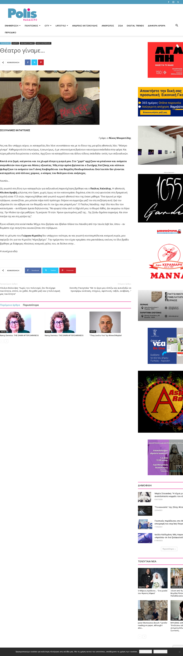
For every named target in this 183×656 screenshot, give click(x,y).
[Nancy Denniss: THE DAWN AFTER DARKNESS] (21, 322)
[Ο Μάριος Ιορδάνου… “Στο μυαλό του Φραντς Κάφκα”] (153, 578)
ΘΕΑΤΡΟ (15, 43)
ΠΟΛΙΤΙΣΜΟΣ (31, 25)
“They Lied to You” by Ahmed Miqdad (105, 335)
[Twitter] (178, 2)
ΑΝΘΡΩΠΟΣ (108, 25)
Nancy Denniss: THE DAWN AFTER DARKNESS (19, 335)
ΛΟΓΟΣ (3, 332)
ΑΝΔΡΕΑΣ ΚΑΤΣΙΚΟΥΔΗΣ (85, 25)
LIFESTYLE (61, 25)
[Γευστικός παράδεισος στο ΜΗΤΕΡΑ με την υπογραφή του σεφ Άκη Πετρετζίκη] (145, 524)
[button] (176, 25)
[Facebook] (168, 2)
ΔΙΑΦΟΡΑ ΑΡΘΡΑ (156, 25)
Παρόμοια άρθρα (10, 305)
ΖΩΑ (120, 25)
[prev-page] (2, 341)
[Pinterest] (41, 62)
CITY (47, 25)
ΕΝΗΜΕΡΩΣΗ (11, 25)
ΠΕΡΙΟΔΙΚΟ (10, 32)
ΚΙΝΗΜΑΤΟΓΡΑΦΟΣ (27, 43)
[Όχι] (179, 651)
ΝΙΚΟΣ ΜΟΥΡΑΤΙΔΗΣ (43, 43)
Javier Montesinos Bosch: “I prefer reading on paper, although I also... (152, 625)
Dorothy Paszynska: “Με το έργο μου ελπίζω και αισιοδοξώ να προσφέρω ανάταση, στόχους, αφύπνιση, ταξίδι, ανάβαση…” (100, 289)
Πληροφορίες (160, 651)
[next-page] (6, 341)
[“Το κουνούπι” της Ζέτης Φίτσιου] (145, 511)
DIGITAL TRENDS (135, 25)
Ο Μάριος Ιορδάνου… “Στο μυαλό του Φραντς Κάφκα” (152, 591)
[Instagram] (173, 2)
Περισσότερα (31, 305)
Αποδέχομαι (145, 651)
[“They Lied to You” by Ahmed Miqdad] (110, 322)
